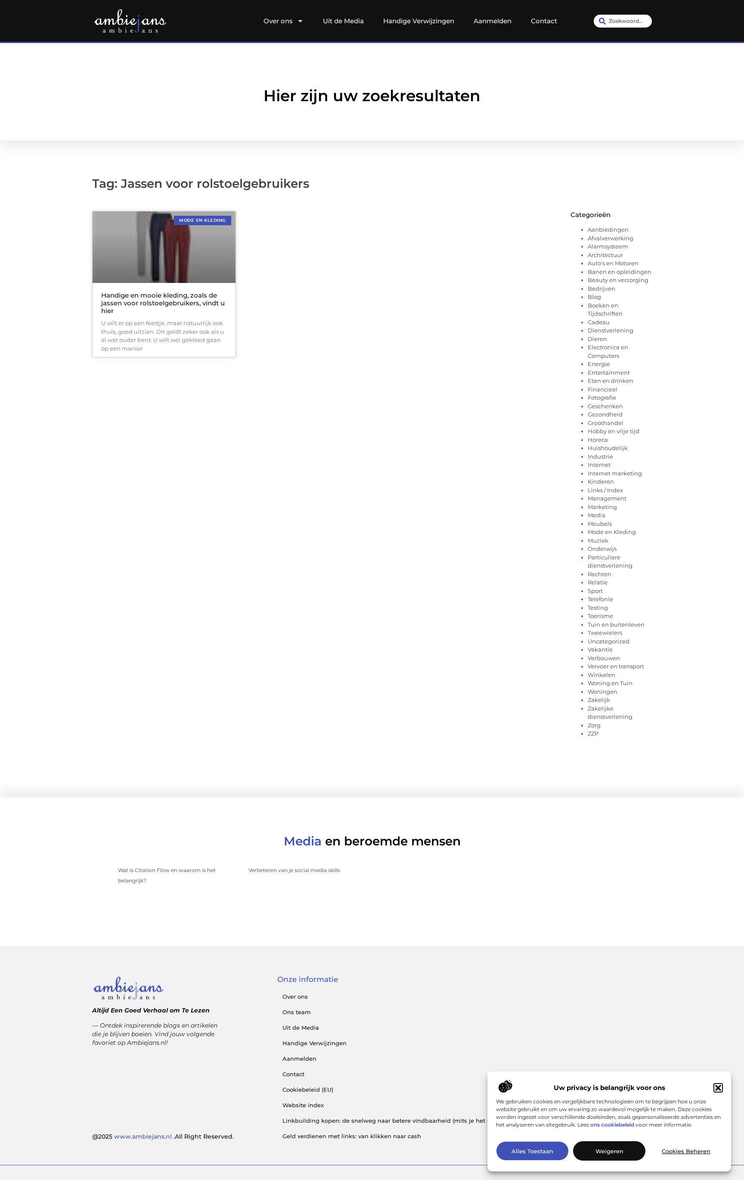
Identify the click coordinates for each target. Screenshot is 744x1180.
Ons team (296, 1012)
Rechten (599, 574)
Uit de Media (343, 21)
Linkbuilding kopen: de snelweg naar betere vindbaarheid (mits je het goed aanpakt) (405, 1120)
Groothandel (605, 422)
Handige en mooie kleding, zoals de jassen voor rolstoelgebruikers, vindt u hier (163, 303)
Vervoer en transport (616, 666)
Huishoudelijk (608, 447)
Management (607, 498)
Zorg (594, 725)
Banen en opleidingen (619, 271)
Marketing (602, 506)
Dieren (597, 338)
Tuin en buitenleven (616, 624)
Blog (594, 296)
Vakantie (600, 649)
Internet (599, 464)
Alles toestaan (532, 1151)
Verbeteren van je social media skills (294, 870)
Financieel (602, 389)
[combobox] (623, 21)
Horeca (598, 439)
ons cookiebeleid (612, 1124)
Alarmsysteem (608, 246)
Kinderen (601, 481)
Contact (544, 21)
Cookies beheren (686, 1151)
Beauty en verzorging (618, 279)
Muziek (598, 540)
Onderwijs (602, 548)
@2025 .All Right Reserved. (163, 1136)
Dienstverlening (610, 330)
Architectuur (605, 255)
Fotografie (602, 397)
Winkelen (601, 674)
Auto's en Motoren (613, 263)
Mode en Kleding (612, 531)
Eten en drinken (610, 380)
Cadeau (599, 322)
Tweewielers (605, 632)
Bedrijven (601, 288)
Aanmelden (493, 21)
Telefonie (600, 599)
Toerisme (600, 615)
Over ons (278, 21)
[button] (718, 1088)
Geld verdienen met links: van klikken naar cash (351, 1136)
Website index (303, 1105)
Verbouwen (604, 658)
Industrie (600, 456)
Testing (598, 607)
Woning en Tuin (610, 683)
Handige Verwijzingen (418, 21)
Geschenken (605, 406)
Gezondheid (605, 414)
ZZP (593, 733)
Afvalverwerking (610, 238)
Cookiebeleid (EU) (307, 1089)
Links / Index (605, 490)
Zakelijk (599, 699)
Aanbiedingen (608, 229)
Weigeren (609, 1151)
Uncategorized (608, 641)
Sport (595, 590)
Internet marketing (615, 473)
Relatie (598, 582)
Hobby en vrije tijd (613, 431)
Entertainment (609, 372)
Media (596, 515)
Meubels (600, 523)
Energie (599, 363)
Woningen (602, 691)
